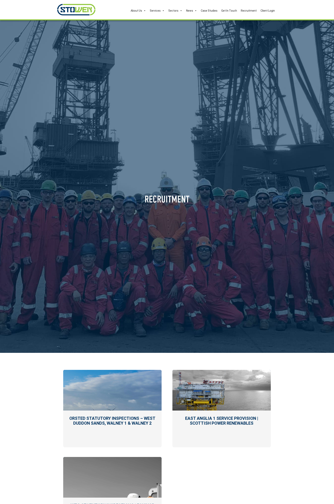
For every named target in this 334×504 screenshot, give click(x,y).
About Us (136, 10)
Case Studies (209, 10)
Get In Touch (229, 10)
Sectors (173, 10)
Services (155, 10)
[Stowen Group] (76, 9)
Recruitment (249, 10)
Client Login (268, 10)
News (189, 10)
